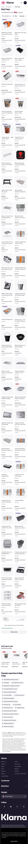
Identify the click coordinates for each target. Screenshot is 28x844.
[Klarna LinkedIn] (11, 806)
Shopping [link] (8, 7)
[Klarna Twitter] (17, 806)
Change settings (14, 841)
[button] (12, 137)
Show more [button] (14, 632)
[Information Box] (10, 16)
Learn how (20, 12)
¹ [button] (7, 40)
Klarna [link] (2, 7)
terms (9, 732)
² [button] (5, 198)
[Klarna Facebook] (4, 806)
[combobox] (22, 16)
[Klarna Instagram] (24, 806)
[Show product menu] (25, 9)
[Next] (24, 658)
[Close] (26, 830)
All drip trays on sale (6, 648)
